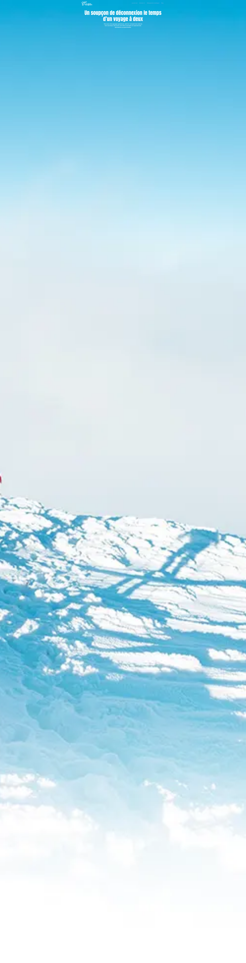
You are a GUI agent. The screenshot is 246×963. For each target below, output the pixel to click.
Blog (162, 3)
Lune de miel (134, 3)
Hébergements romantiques (153, 3)
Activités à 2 (142, 3)
